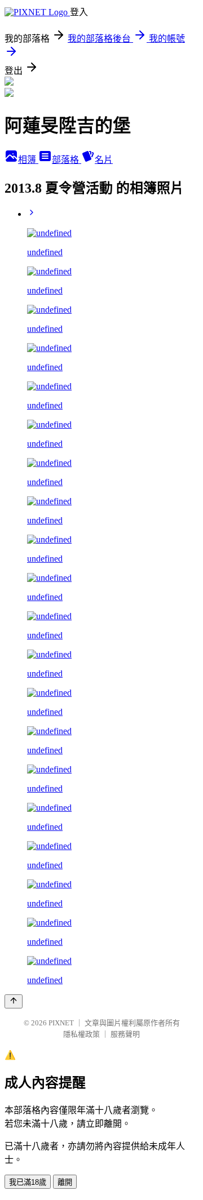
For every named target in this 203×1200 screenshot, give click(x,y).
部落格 (66, 160)
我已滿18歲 (27, 1182)
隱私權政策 (81, 1034)
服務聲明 (125, 1034)
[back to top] (14, 1001)
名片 (104, 160)
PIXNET (61, 1023)
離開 (65, 1182)
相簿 (28, 160)
